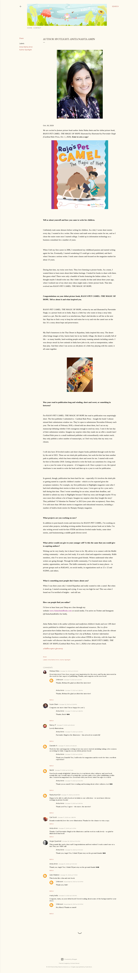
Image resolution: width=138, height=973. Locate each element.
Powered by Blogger (70, 959)
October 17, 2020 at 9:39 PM (74, 803)
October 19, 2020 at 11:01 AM (74, 850)
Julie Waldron (54, 875)
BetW (51, 770)
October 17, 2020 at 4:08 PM (67, 817)
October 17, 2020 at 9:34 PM (74, 781)
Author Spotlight (25, 50)
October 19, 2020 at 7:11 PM (68, 875)
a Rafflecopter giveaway (53, 648)
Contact (37, 28)
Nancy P (52, 725)
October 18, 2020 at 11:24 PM (71, 841)
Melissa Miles (54, 671)
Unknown (59, 680)
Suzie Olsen (53, 704)
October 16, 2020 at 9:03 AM (69, 671)
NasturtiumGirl (54, 795)
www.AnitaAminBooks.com (60, 611)
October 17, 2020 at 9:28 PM (74, 690)
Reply (51, 700)
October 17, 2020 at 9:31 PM (73, 754)
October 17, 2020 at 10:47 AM (64, 770)
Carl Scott (53, 817)
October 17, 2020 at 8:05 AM (66, 725)
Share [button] (21, 38)
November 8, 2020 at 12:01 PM (73, 881)
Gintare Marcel (74, 963)
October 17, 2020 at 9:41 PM (67, 828)
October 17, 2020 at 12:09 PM (70, 795)
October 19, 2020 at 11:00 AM (68, 864)
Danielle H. (53, 746)
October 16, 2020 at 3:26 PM (68, 704)
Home (29, 28)
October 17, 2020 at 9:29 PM (74, 732)
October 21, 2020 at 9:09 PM (68, 895)
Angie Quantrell (55, 841)
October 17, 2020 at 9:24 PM (73, 679)
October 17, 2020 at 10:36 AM (67, 746)
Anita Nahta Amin (26, 47)
